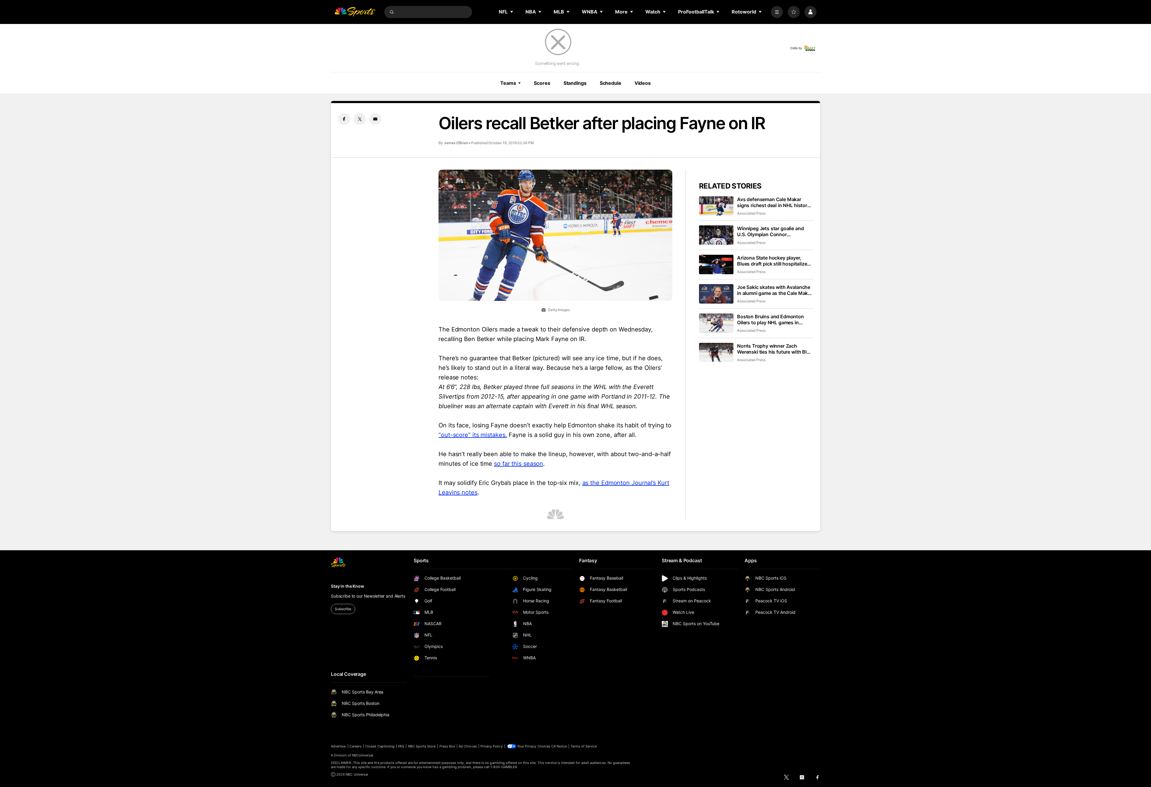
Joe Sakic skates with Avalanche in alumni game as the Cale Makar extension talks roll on (774, 290)
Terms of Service (584, 746)
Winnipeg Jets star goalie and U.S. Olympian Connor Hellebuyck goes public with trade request (770, 231)
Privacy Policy (491, 746)
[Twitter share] (360, 119)
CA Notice (559, 746)
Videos (643, 83)
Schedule (610, 83)
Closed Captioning (379, 746)
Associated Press (751, 213)
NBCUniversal (362, 755)
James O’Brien (456, 143)
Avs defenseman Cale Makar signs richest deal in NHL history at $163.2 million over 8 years (773, 202)
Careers (355, 746)
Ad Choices (468, 746)
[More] (777, 12)
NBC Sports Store (422, 746)
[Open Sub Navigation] (512, 11)
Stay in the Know (347, 586)
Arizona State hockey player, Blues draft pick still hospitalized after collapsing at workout (773, 261)
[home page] (355, 12)
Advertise (338, 746)
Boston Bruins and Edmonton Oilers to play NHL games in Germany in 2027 (770, 319)
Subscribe (343, 609)
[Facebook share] (344, 119)
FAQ (401, 746)
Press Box (447, 746)
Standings (575, 83)
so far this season (518, 463)
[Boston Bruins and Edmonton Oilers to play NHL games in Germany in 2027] (716, 323)
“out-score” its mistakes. (473, 434)
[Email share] (375, 119)
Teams (508, 83)
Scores (542, 83)
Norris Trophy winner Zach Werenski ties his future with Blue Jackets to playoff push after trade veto (774, 349)
